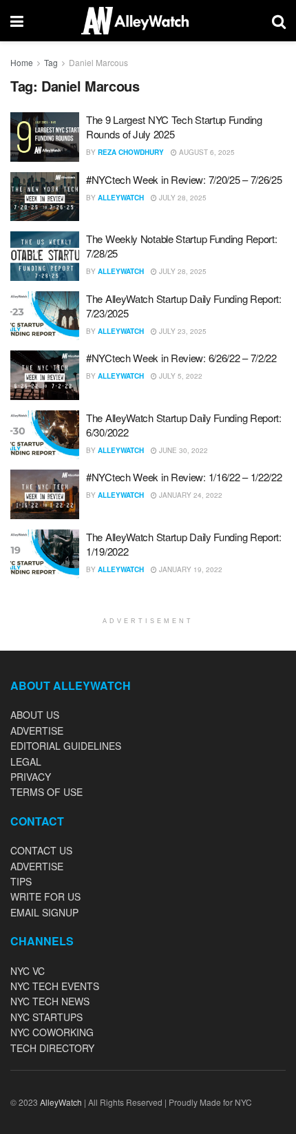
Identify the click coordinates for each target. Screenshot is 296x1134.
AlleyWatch (121, 197)
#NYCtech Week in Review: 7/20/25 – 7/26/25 (184, 179)
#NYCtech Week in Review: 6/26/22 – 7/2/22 (181, 357)
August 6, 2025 (206, 152)
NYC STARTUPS (46, 1017)
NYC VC (27, 971)
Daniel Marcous (98, 62)
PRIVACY (30, 777)
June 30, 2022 (182, 450)
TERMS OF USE (46, 792)
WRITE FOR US (45, 896)
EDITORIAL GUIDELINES (65, 746)
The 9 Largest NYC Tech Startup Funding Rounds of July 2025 (174, 126)
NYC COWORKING (52, 1032)
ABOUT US (34, 715)
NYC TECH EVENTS (54, 986)
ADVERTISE (36, 730)
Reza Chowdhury (131, 152)
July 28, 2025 (182, 197)
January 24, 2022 (189, 495)
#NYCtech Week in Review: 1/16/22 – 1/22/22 (184, 477)
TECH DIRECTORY (52, 1048)
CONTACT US (41, 850)
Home (21, 62)
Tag (51, 62)
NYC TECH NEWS (49, 1001)
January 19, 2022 (189, 569)
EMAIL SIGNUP (44, 912)
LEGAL (25, 761)
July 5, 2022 (179, 376)
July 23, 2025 (182, 331)
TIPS (21, 881)
